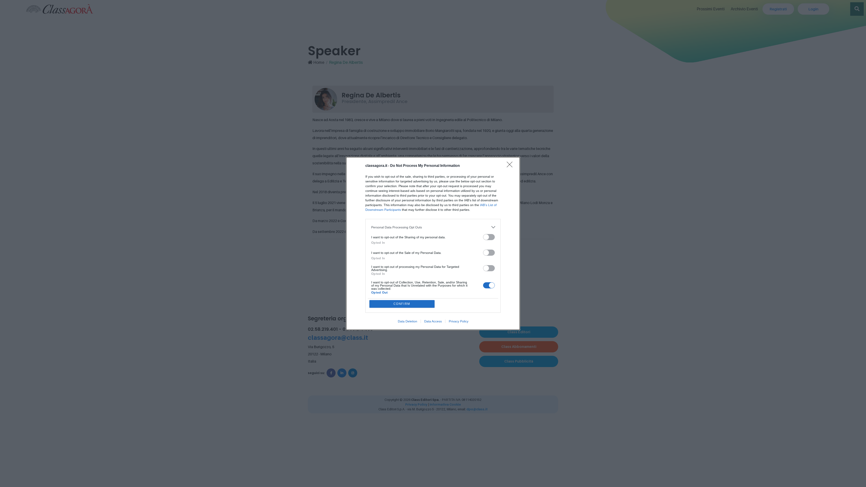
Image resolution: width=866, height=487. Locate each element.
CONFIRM (402, 304)
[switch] (489, 237)
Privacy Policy (458, 321)
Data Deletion (407, 321)
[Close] (511, 166)
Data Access (433, 321)
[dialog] (433, 243)
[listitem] (433, 227)
